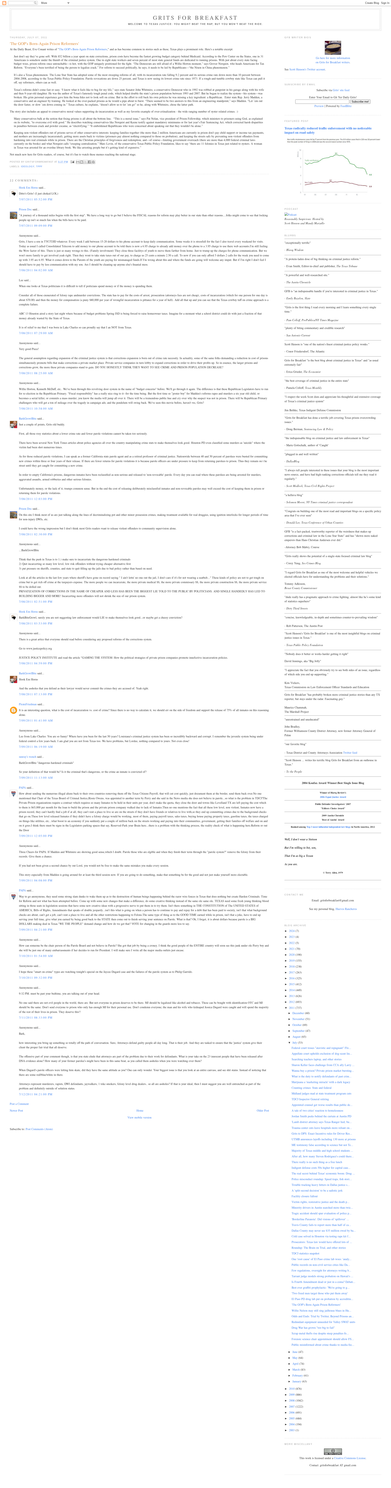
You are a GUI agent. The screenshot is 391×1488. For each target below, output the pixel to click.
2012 (292, 1002)
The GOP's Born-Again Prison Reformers (83, 49)
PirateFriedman (28, 704)
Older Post (263, 1110)
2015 (292, 984)
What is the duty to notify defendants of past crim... (321, 1076)
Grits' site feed (341, 90)
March (296, 1369)
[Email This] (78, 162)
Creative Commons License (350, 1458)
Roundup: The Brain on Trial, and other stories (319, 1248)
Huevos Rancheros (346, 909)
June (295, 1352)
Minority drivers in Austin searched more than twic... (322, 1207)
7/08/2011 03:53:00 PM (35, 623)
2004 (292, 1424)
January (297, 1381)
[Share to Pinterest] (93, 162)
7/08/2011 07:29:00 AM (36, 333)
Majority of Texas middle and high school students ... (322, 1150)
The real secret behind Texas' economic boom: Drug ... (323, 1173)
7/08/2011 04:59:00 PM (35, 663)
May (295, 1358)
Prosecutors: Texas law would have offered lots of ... (322, 1242)
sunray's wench (27, 757)
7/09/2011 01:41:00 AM (36, 720)
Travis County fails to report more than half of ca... (321, 1225)
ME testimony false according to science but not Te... (322, 1145)
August (296, 1037)
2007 (292, 1406)
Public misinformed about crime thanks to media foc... (323, 1345)
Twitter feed (350, 752)
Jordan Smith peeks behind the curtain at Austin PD (321, 1116)
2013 (292, 996)
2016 (292, 978)
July (295, 1042)
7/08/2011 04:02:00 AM (36, 270)
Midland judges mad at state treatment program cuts (321, 1093)
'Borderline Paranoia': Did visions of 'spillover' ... (320, 1219)
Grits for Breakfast (195, 17)
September (298, 1031)
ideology (27, 166)
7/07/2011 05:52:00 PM (35, 199)
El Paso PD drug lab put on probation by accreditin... (322, 1299)
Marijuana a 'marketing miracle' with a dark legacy (321, 1082)
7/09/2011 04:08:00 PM (35, 880)
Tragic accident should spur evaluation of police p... (321, 1213)
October (297, 1025)
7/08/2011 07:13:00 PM (35, 694)
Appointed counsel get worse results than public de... (322, 1105)
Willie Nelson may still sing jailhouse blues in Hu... (321, 1310)
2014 (292, 990)
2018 (292, 966)
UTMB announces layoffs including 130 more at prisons (324, 1139)
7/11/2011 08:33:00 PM (35, 1017)
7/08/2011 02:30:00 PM (35, 534)
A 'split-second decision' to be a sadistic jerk (317, 1190)
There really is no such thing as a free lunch (317, 1162)
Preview (319, 106)
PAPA (22, 787)
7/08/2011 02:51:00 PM (35, 602)
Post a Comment (19, 1104)
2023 (292, 937)
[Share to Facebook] (89, 162)
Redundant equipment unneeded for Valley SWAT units (323, 1322)
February (298, 1375)
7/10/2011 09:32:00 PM (35, 978)
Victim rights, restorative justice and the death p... (320, 1202)
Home (139, 1110)
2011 (292, 1008)
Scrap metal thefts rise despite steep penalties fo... (320, 1333)
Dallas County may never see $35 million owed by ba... (324, 1230)
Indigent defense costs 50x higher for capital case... (321, 1168)
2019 (292, 960)
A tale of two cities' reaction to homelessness (317, 1110)
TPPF (39, 166)
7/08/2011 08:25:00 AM (36, 373)
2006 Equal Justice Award (333, 797)
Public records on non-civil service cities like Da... (321, 1265)
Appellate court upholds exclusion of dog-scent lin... (322, 1053)
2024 (292, 931)
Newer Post (16, 1110)
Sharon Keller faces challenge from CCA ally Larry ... (323, 1065)
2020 (292, 955)
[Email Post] (72, 162)
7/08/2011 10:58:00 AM (36, 408)
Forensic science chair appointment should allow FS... (323, 1339)
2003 (292, 1430)
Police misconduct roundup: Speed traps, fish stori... (322, 1179)
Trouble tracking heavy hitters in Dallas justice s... (321, 1185)
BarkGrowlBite (27, 418)
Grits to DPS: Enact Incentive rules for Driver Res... (322, 1133)
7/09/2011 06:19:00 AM (36, 747)
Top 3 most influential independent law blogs (328, 827)
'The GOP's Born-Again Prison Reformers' (316, 1305)
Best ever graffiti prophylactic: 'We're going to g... (321, 1287)
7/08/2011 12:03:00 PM (35, 499)
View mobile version (139, 1117)
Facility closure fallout (305, 1196)
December (298, 1013)
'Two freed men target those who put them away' (320, 1293)
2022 (292, 943)
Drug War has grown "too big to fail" (313, 1327)
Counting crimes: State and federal (312, 1088)
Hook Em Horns (28, 187)
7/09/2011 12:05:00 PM (35, 836)
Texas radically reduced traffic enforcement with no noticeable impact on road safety (328, 130)
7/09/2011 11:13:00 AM (36, 778)
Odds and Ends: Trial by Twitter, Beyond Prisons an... (323, 1316)
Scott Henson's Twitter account (307, 69)
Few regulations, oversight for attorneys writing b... (321, 1270)
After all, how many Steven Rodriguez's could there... (323, 1156)
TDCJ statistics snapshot (305, 1253)
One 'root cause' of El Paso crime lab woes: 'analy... (321, 1259)
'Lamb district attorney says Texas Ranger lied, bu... (322, 1122)
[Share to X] (85, 162)
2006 (292, 1412)
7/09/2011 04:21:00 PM (35, 930)
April (295, 1364)
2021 (292, 949)
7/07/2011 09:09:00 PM (35, 225)
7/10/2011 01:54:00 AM (36, 956)
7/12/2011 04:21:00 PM (35, 1094)
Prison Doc (25, 209)
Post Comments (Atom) (39, 1129)
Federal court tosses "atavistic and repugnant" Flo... (321, 1048)
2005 (292, 1418)
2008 (292, 1400)
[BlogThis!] (82, 162)
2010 (292, 1389)
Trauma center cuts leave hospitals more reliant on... (322, 1128)
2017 (292, 972)
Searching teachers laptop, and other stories (317, 1059)
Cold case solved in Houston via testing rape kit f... (321, 1236)
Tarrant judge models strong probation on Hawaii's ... (322, 1276)
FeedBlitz (345, 106)
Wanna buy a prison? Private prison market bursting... (323, 1071)
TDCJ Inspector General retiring (310, 1099)
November (298, 1019)
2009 (292, 1394)
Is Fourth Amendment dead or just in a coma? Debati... (323, 1282)
